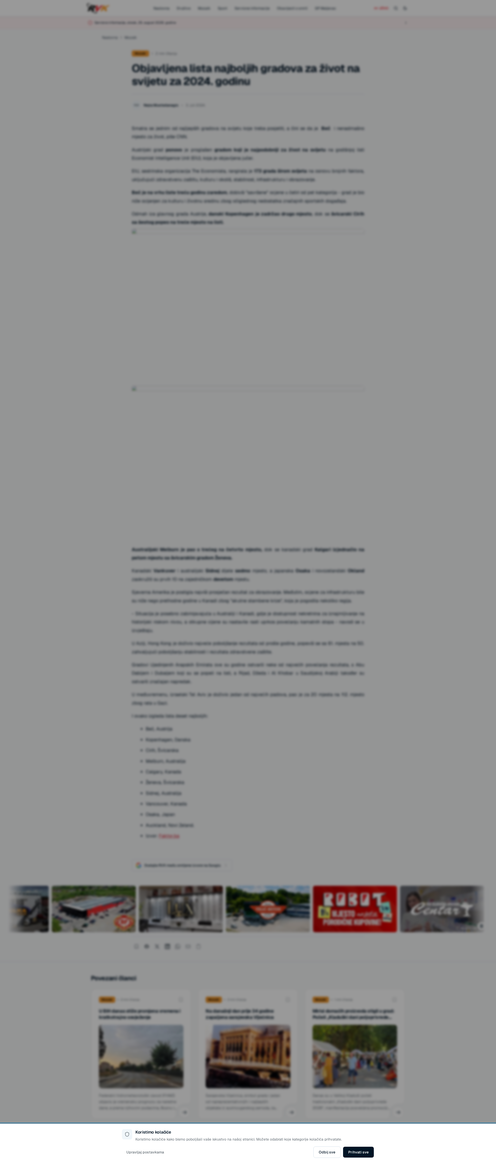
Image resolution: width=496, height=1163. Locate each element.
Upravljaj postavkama (145, 1152)
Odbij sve (327, 1152)
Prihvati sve (358, 1152)
